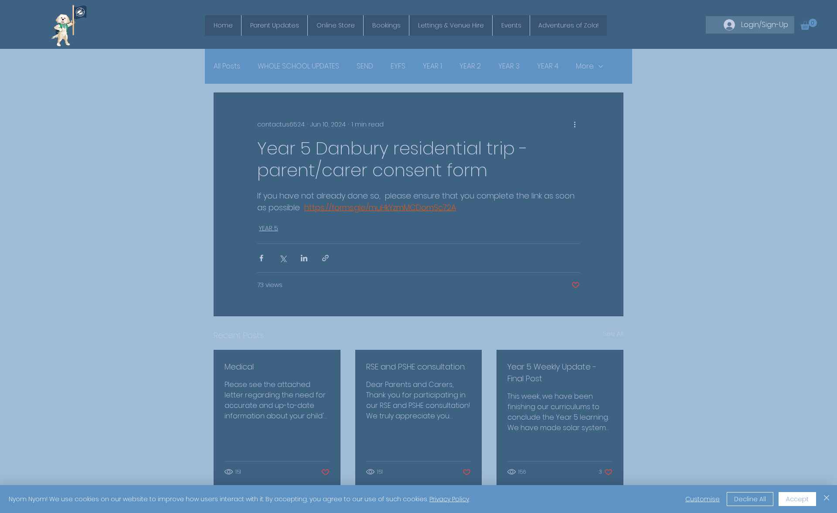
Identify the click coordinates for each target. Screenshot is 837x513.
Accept (797, 499)
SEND (365, 66)
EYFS (398, 66)
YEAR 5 (268, 228)
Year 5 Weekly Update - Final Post (551, 372)
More (585, 66)
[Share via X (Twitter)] (283, 258)
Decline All (750, 499)
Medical (239, 366)
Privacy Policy (449, 499)
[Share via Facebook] (261, 258)
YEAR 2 (470, 66)
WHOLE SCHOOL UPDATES (298, 66)
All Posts (227, 66)
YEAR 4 (547, 66)
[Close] (826, 499)
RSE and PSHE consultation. (415, 366)
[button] (808, 24)
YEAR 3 (509, 66)
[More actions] (574, 124)
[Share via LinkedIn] (304, 258)
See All (613, 333)
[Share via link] (325, 258)
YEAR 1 (432, 66)
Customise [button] (702, 499)
